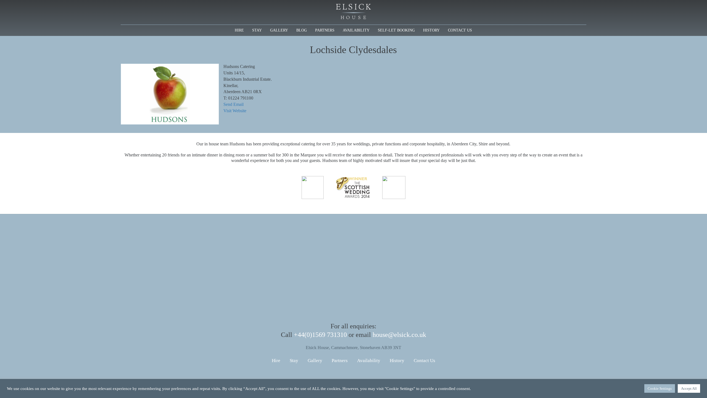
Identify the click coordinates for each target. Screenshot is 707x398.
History (431, 30)
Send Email (233, 104)
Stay (257, 30)
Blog (301, 30)
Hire (239, 30)
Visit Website (234, 110)
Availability (356, 30)
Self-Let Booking (396, 30)
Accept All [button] (689, 388)
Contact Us (460, 30)
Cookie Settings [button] (660, 388)
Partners (324, 30)
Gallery (279, 30)
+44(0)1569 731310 (320, 334)
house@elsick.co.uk (399, 334)
